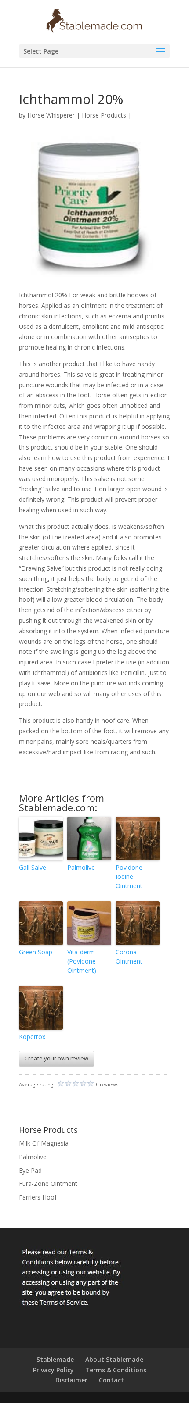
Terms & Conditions (115, 1370)
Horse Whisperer (51, 115)
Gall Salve (32, 867)
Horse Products (104, 115)
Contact (111, 1380)
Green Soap (35, 952)
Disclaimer (71, 1380)
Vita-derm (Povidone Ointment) (81, 961)
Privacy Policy (53, 1370)
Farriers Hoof (38, 1197)
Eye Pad (30, 1170)
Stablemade (55, 1359)
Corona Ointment (129, 956)
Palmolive (81, 867)
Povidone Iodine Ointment (129, 876)
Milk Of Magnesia (44, 1143)
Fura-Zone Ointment (48, 1183)
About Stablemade (114, 1359)
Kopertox (32, 1036)
